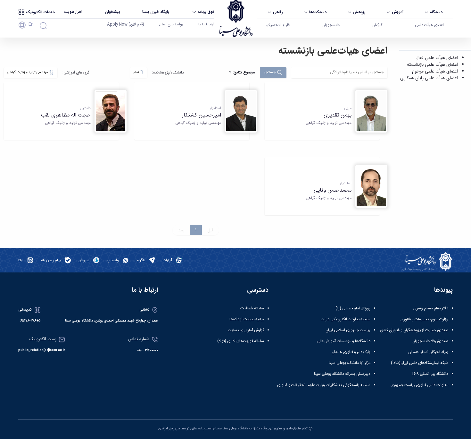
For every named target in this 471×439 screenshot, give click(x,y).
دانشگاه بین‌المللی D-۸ (430, 374)
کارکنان (377, 25)
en (31, 24)
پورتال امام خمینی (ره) (352, 308)
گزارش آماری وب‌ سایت (246, 330)
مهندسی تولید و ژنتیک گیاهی (28, 72)
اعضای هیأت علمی (429, 25)
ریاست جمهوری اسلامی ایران (348, 330)
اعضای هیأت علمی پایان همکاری (429, 78)
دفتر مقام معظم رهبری (430, 308)
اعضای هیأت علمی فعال (437, 58)
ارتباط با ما (206, 24)
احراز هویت (73, 12)
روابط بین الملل (171, 24)
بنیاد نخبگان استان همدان (428, 352)
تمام (137, 72)
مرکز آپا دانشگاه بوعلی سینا (349, 363)
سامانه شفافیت (252, 308)
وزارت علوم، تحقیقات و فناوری (424, 319)
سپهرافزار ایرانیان (169, 428)
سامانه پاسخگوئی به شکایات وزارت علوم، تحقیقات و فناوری (323, 385)
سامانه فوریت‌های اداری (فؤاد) (240, 341)
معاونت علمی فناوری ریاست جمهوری (419, 385)
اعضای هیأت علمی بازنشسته (432, 65)
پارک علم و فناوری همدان (351, 352)
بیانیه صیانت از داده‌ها (246, 319)
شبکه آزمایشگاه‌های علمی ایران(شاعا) (419, 363)
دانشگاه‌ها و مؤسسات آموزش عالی (343, 341)
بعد (181, 230)
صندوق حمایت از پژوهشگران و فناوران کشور (414, 330)
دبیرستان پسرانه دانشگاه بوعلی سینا (342, 374)
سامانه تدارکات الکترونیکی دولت (345, 319)
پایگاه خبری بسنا (155, 12)
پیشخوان (112, 12)
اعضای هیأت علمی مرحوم (435, 71)
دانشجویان (331, 25)
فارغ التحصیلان (278, 25)
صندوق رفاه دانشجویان (430, 341)
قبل (210, 230)
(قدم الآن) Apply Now (125, 24)
